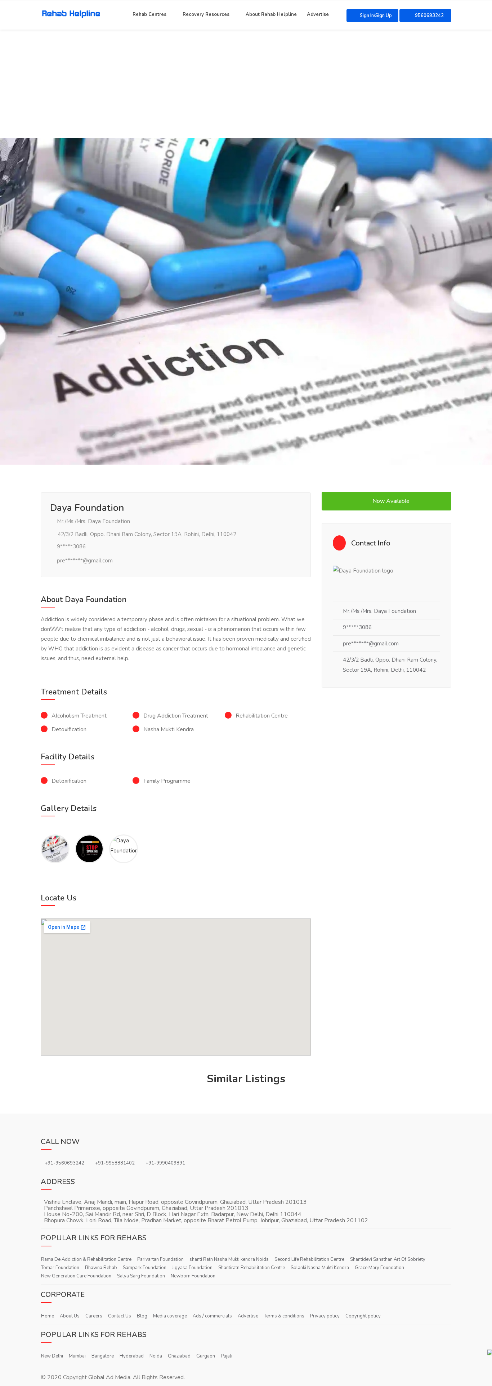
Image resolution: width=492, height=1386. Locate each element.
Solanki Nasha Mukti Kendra (320, 1267)
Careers (93, 1316)
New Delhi (52, 1356)
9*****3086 (71, 546)
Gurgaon (205, 1356)
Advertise (318, 13)
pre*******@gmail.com (85, 560)
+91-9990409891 (165, 1163)
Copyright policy (363, 1316)
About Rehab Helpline (271, 13)
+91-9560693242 (64, 1163)
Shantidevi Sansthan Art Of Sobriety (387, 1259)
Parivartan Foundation (160, 1259)
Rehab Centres (149, 13)
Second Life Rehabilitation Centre (309, 1259)
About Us (70, 1316)
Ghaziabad (179, 1356)
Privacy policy (325, 1316)
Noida (155, 1356)
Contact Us (119, 1316)
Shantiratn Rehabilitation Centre (251, 1267)
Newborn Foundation (193, 1276)
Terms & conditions (284, 1316)
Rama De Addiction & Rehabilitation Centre (86, 1259)
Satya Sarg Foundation (141, 1276)
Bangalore (102, 1356)
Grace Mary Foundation (379, 1267)
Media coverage (170, 1316)
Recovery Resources (206, 13)
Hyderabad (132, 1356)
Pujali (226, 1356)
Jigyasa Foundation (192, 1267)
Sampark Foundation (144, 1267)
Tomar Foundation (60, 1267)
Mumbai (77, 1356)
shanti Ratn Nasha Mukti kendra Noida (229, 1259)
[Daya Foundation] (55, 848)
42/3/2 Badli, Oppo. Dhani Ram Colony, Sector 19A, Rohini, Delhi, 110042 (146, 534)
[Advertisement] (246, 83)
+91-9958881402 (115, 1163)
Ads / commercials (212, 1316)
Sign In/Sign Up (376, 15)
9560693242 (429, 15)
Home (47, 1316)
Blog (142, 1316)
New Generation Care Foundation (76, 1276)
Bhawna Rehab (101, 1267)
